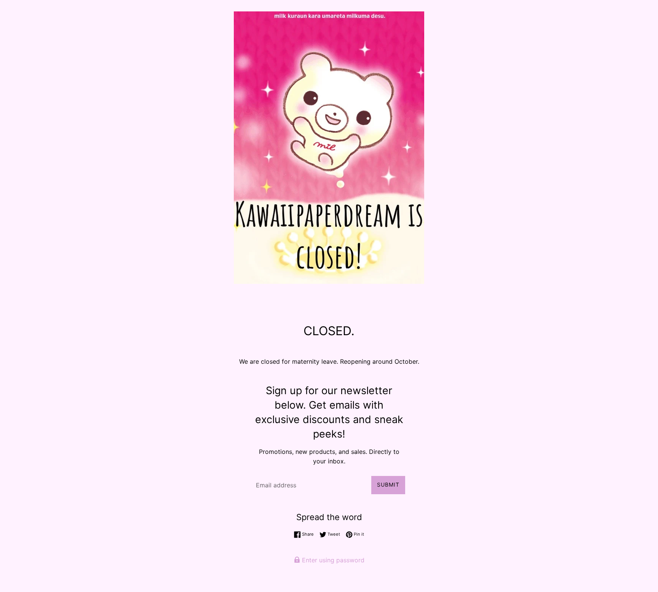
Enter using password (332, 560)
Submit (388, 484)
